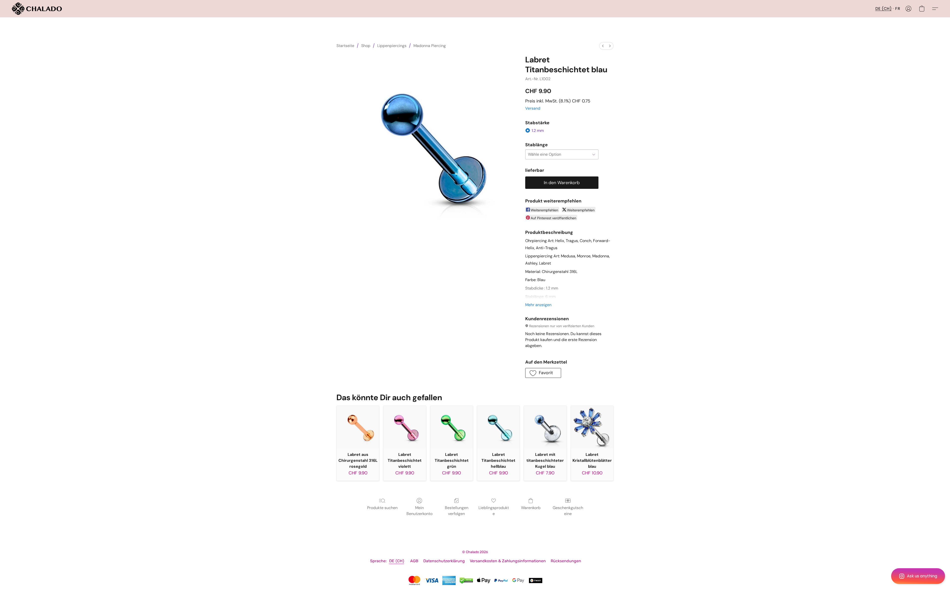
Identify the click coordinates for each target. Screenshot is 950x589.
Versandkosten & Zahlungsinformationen (508, 561)
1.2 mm (538, 130)
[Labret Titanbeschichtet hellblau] (498, 427)
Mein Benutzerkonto (419, 510)
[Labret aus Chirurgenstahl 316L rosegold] (358, 427)
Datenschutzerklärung (444, 561)
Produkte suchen (382, 507)
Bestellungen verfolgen (456, 510)
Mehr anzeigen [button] (538, 304)
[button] (918, 576)
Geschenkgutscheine (568, 510)
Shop (365, 45)
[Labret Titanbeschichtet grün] (451, 427)
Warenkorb (531, 507)
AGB (414, 561)
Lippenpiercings (391, 45)
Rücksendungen (566, 561)
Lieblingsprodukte (493, 510)
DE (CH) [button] (883, 8)
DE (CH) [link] (396, 561)
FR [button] (897, 8)
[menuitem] (602, 45)
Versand (532, 108)
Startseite (345, 45)
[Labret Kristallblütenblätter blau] (592, 427)
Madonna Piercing (429, 45)
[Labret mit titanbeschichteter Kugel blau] (545, 427)
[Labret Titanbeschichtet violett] (404, 427)
